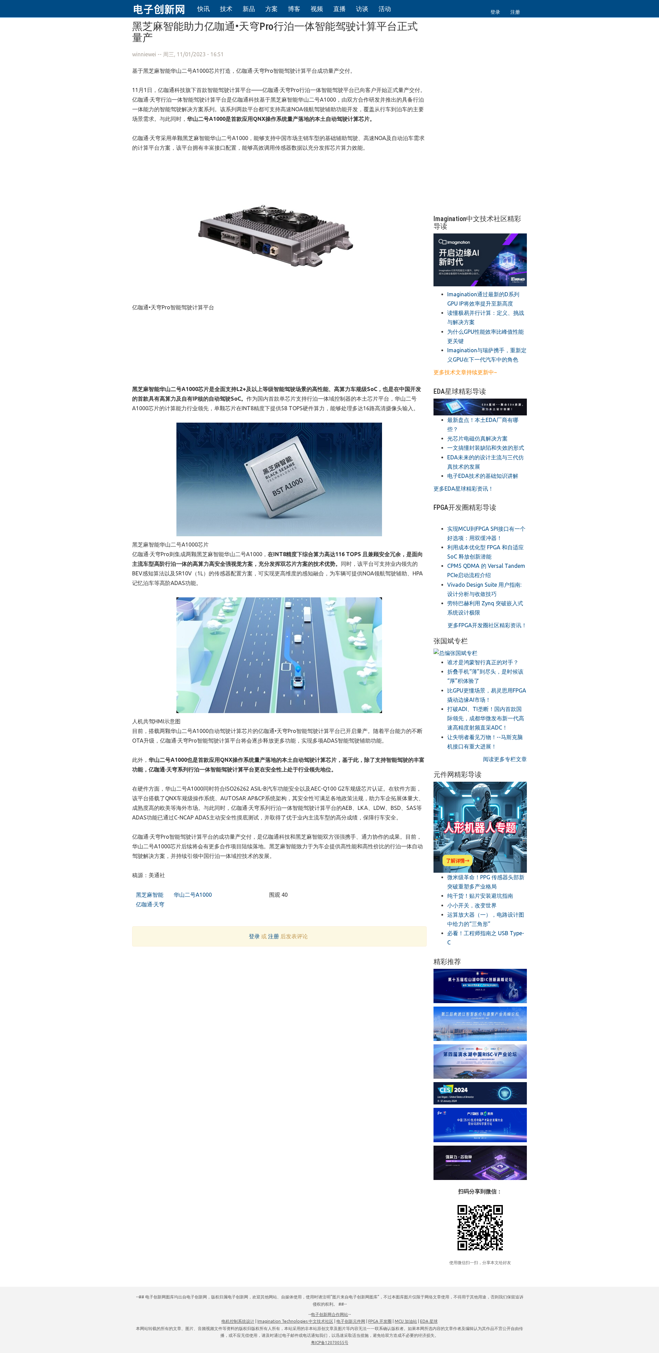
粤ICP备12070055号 (329, 1342)
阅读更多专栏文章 (505, 759)
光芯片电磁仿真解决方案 (477, 438)
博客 (294, 8)
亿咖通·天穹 (149, 904)
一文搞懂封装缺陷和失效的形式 (485, 448)
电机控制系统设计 (237, 1321)
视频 (317, 8)
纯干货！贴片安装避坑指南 (480, 896)
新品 (249, 8)
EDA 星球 (429, 1321)
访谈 (362, 8)
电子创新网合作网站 (329, 1314)
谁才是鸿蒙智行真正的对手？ (483, 662)
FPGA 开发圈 (380, 1321)
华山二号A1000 (192, 895)
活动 (385, 8)
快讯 (203, 8)
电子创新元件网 (350, 1321)
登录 (495, 12)
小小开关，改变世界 (472, 905)
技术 (226, 8)
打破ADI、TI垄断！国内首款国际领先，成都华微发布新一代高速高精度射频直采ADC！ (485, 718)
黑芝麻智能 (149, 895)
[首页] (163, 8)
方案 (271, 8)
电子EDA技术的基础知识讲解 (482, 476)
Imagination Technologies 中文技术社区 (295, 1321)
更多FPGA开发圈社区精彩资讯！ (487, 625)
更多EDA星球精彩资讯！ (463, 488)
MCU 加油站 (406, 1321)
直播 (339, 8)
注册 (515, 12)
